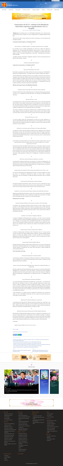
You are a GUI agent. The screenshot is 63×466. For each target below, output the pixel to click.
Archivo (5, 458)
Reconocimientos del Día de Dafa (40, 22)
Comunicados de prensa (22, 449)
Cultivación (11, 9)
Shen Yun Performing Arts (23, 441)
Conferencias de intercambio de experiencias (9, 432)
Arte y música (49, 415)
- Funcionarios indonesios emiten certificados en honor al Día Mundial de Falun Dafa (27, 341)
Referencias (56, 9)
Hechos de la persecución (23, 422)
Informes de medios (22, 450)
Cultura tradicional (50, 413)
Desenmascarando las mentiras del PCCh (38, 423)
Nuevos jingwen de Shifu (51, 438)
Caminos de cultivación (8, 439)
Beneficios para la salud (8, 415)
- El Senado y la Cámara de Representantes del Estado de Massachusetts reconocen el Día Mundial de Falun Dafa (31, 344)
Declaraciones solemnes (51, 429)
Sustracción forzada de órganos (24, 421)
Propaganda (34, 413)
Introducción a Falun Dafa (8, 413)
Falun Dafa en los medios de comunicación (23, 446)
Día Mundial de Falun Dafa (30, 22)
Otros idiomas (48, 0)
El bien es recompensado (51, 428)
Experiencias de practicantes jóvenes (10, 429)
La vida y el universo (50, 416)
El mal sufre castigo (50, 422)
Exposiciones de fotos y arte (23, 439)
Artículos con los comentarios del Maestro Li (9, 442)
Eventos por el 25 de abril (23, 436)
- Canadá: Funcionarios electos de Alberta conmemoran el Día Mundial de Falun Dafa (27, 343)
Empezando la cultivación (8, 438)
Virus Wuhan (21, 413)
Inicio (18, 22)
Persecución (18, 9)
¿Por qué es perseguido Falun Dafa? (24, 416)
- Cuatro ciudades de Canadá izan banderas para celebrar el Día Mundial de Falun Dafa (27, 345)
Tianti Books (43, 0)
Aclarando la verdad (7, 425)
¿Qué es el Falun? (7, 418)
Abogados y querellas (50, 425)
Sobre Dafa (4, 9)
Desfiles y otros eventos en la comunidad (23, 443)
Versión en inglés (15, 329)
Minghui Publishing (38, 0)
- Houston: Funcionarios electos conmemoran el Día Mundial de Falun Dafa (25, 347)
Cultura (43, 9)
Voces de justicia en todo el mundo (52, 426)
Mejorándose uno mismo (8, 426)
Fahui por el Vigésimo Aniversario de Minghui (10, 444)
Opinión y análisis (35, 9)
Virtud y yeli (49, 9)
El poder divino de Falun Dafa (9, 435)
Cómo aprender (6, 416)
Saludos (20, 447)
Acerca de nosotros (7, 453)
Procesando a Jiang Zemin (51, 423)
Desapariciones (21, 427)
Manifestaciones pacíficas (23, 433)
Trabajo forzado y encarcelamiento (24, 425)
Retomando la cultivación (8, 428)
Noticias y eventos (26, 9)
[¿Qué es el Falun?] (4, 2)
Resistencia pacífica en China (51, 420)
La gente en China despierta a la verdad (52, 432)
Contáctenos (6, 455)
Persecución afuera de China (23, 424)
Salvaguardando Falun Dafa (8, 436)
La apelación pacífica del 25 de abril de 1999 (38, 418)
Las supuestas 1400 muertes (37, 415)
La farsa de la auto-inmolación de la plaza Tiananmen (38, 420)
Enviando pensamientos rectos (9, 433)
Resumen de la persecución (23, 415)
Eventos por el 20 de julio (23, 438)
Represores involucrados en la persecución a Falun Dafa (23, 429)
